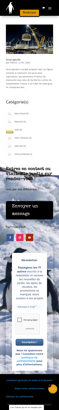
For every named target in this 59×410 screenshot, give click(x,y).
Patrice (13, 62)
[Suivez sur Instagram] (19, 237)
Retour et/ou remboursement (29, 388)
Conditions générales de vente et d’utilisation (29, 380)
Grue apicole (13, 59)
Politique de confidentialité (19, 396)
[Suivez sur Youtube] (29, 237)
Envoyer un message (25, 210)
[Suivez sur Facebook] (10, 237)
